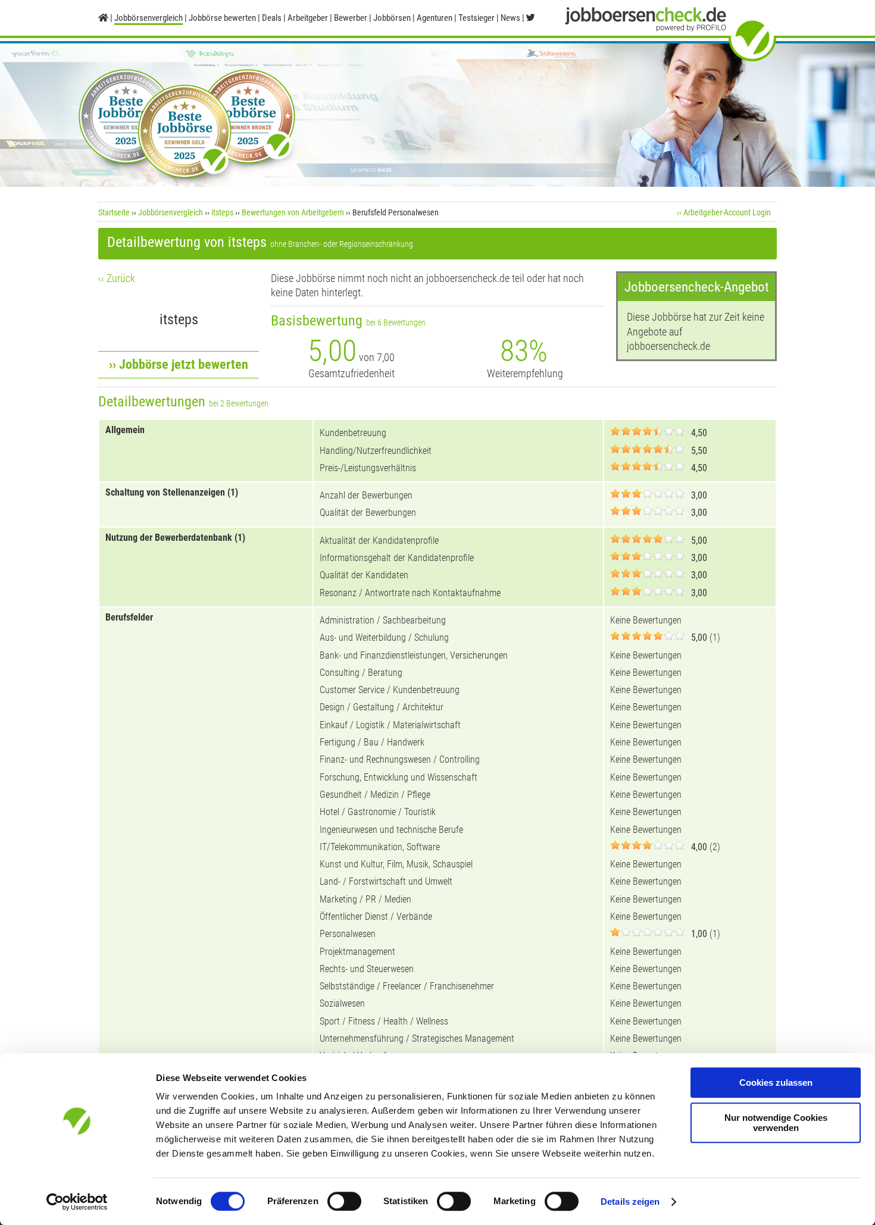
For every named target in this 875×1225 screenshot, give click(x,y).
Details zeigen (630, 1201)
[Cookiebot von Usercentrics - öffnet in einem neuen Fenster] (77, 1202)
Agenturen (434, 17)
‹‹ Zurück (116, 278)
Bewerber (350, 17)
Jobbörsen (392, 17)
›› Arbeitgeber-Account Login (724, 212)
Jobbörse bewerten (222, 17)
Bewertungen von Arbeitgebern (293, 212)
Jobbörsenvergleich (170, 212)
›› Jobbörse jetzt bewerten (178, 364)
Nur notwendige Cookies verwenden (775, 1123)
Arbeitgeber (308, 17)
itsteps (222, 212)
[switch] (344, 1201)
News (510, 17)
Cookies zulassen (775, 1082)
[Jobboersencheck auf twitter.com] (530, 17)
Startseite (114, 212)
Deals (272, 17)
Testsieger (476, 17)
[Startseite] (103, 17)
